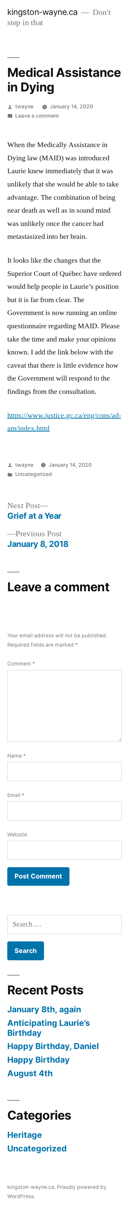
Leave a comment (37, 116)
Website (17, 834)
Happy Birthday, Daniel (53, 1046)
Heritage (24, 1135)
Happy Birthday (38, 1060)
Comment (21, 664)
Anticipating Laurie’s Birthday (48, 1028)
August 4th (30, 1073)
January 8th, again (44, 1009)
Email (15, 795)
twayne (24, 106)
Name (16, 756)
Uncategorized (33, 474)
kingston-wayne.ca (42, 12)
